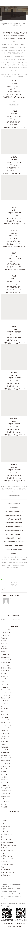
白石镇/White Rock (7, 864)
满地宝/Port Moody (7, 861)
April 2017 (4, 780)
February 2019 (5, 720)
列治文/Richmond (6, 834)
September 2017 (6, 766)
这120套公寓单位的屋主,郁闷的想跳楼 (14, 515)
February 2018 (5, 752)
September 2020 (6, 668)
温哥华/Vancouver (6, 856)
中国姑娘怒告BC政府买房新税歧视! (14, 522)
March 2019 (5, 717)
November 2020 (6, 662)
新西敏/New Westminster (9, 845)
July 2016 (4, 804)
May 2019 (4, 711)
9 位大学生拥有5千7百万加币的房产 (14, 534)
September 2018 (6, 733)
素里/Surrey (5, 867)
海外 (2, 853)
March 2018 (5, 750)
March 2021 (5, 651)
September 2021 (6, 635)
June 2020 (4, 676)
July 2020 (4, 673)
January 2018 (5, 755)
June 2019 (4, 709)
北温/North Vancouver (8, 839)
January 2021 (5, 657)
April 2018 (4, 747)
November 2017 (6, 760)
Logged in (9, 619)
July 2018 (4, 739)
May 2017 (4, 777)
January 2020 (5, 690)
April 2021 (4, 649)
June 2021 (4, 643)
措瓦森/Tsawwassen (7, 842)
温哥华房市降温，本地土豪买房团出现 (14, 545)
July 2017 (4, 771)
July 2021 (4, 641)
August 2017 (5, 769)
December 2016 (6, 790)
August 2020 (5, 671)
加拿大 (3, 837)
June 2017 (4, 774)
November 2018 (6, 728)
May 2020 (4, 679)
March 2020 (5, 684)
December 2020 (6, 660)
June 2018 (4, 741)
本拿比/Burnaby (6, 848)
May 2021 (4, 646)
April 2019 (4, 714)
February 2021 (5, 654)
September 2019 (6, 700)
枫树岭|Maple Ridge (7, 850)
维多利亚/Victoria (6, 869)
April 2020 (4, 681)
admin (16, 596)
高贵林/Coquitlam (6, 875)
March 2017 (5, 782)
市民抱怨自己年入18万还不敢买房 (14, 526)
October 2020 (5, 665)
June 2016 (4, 807)
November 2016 (6, 793)
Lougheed (4, 820)
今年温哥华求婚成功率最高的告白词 (14, 530)
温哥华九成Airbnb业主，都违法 (14, 549)
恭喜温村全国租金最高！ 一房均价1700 (14, 538)
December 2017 (6, 758)
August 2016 (5, 801)
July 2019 (4, 706)
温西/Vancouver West (8, 859)
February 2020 (5, 687)
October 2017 (5, 763)
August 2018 (5, 736)
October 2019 (5, 698)
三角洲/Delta (5, 829)
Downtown (4, 818)
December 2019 (6, 692)
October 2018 (5, 730)
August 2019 (5, 703)
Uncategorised (5, 826)
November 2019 (6, 695)
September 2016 (6, 799)
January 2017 (5, 788)
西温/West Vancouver (8, 872)
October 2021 (5, 632)
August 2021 (5, 638)
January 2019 (5, 722)
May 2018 (4, 744)
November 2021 (6, 630)
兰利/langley (5, 831)
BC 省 (3, 815)
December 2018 (6, 725)
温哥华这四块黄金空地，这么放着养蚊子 (14, 541)
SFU (2, 823)
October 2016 (5, 796)
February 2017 (5, 785)
